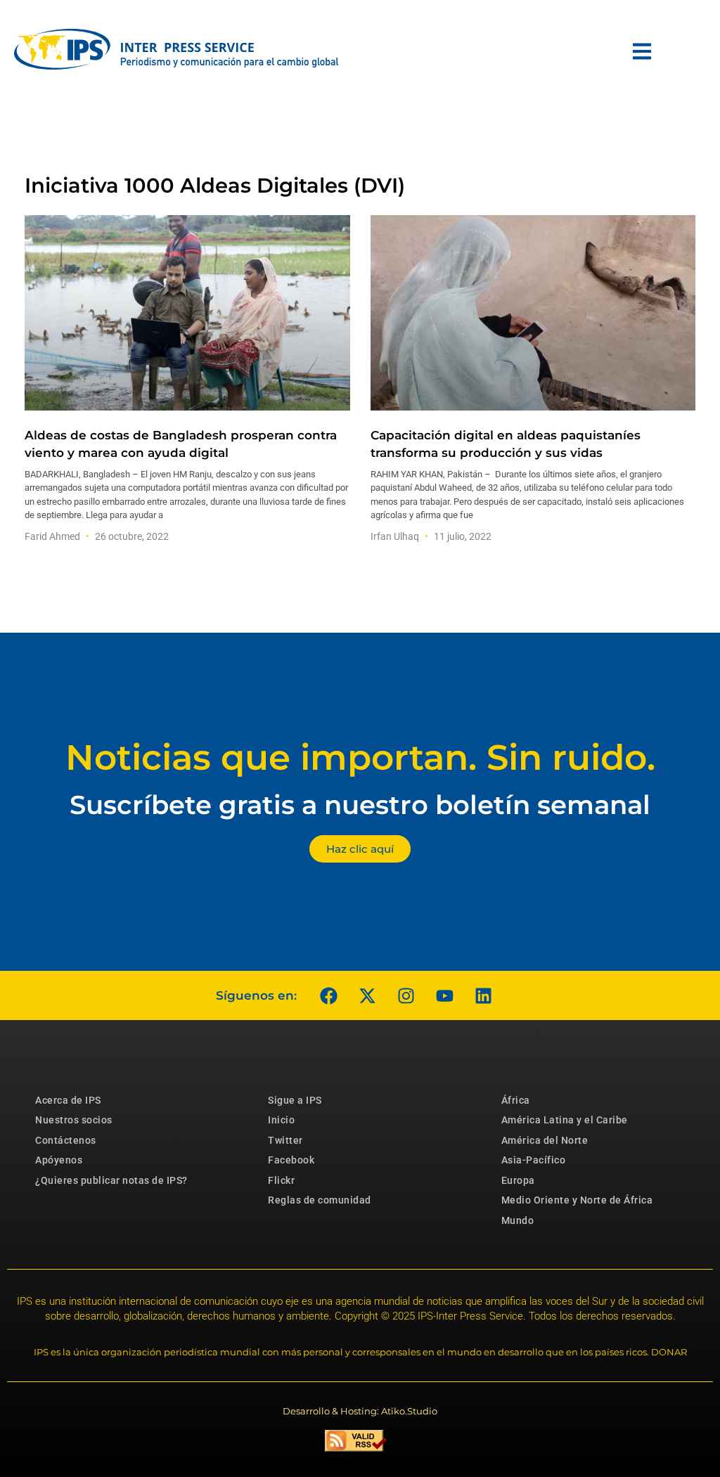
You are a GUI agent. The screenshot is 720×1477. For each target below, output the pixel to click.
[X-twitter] (367, 995)
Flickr (281, 1180)
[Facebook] (328, 995)
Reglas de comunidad (319, 1200)
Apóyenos (58, 1160)
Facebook (291, 1160)
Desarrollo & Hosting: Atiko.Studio (360, 1411)
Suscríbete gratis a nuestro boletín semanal (360, 804)
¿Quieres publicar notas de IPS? (111, 1180)
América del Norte (545, 1140)
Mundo (517, 1220)
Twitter (285, 1140)
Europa (518, 1180)
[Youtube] (444, 995)
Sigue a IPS (295, 1100)
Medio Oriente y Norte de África (577, 1200)
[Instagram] (405, 995)
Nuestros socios (73, 1120)
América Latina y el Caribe (564, 1120)
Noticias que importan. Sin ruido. (360, 757)
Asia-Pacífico (533, 1160)
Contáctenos (65, 1140)
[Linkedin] (483, 995)
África (515, 1100)
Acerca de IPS (68, 1100)
